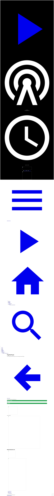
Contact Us (11, 303)
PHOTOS (9, 302)
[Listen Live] (27, 28)
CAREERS (9, 304)
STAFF (9, 301)
